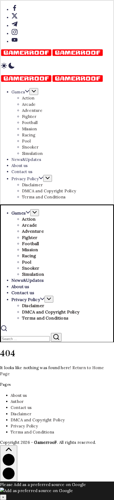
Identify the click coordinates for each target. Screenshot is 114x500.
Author (17, 401)
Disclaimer (21, 413)
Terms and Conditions (32, 432)
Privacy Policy (24, 425)
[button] (57, 66)
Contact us (21, 407)
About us (19, 395)
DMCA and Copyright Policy (38, 419)
